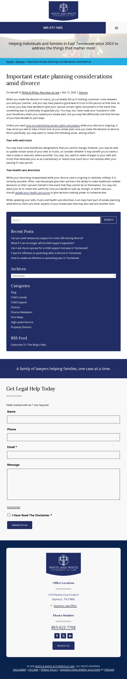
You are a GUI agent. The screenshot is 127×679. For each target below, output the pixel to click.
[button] (116, 27)
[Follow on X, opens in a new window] (63, 635)
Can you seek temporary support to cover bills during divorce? (47, 238)
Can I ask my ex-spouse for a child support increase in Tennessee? (49, 248)
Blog (13, 292)
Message (13, 465)
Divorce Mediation (21, 312)
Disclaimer (13, 507)
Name (11, 411)
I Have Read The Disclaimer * (32, 515)
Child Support (19, 302)
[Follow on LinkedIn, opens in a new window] (70, 635)
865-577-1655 (53, 27)
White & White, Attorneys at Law (40, 92)
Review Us (63, 645)
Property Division (21, 327)
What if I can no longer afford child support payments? (42, 243)
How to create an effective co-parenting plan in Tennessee (45, 258)
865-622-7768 (63, 627)
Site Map (33, 669)
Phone (11, 429)
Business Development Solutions (80, 669)
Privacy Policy (49, 669)
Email (12, 447)
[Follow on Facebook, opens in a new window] (57, 635)
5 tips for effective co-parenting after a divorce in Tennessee (46, 253)
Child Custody (19, 297)
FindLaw (109, 669)
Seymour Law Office (65, 606)
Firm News (17, 317)
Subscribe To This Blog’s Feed (28, 344)
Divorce (83, 92)
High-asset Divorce (22, 322)
